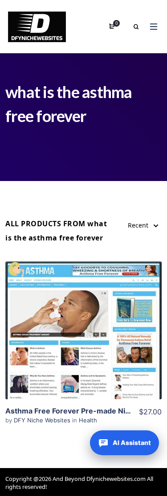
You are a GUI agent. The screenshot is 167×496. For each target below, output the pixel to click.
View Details (84, 317)
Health (88, 420)
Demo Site (83, 344)
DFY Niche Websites (43, 420)
